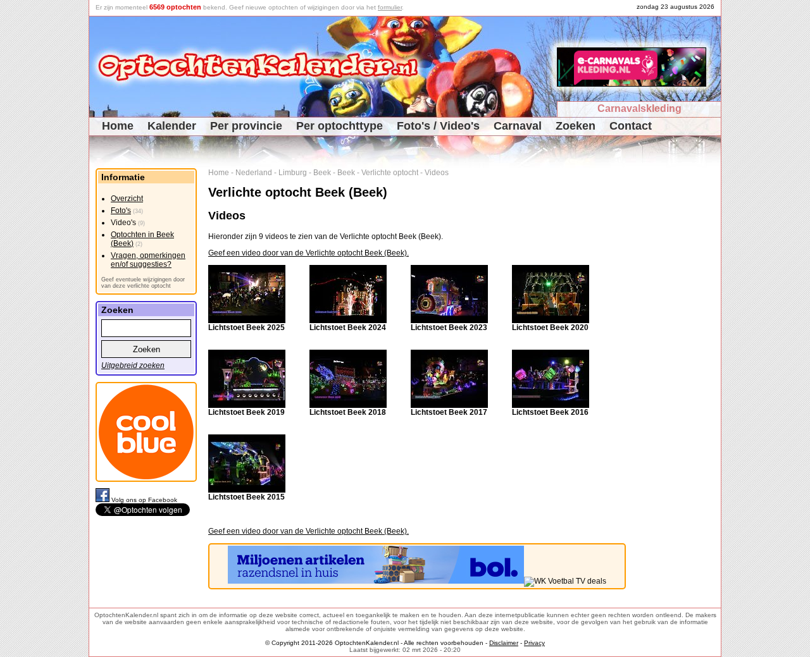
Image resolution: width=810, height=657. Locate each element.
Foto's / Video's (438, 126)
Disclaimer (503, 642)
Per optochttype (339, 126)
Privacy (534, 642)
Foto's (121, 210)
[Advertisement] (678, 358)
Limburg (292, 172)
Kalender (171, 126)
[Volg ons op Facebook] (103, 499)
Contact (630, 126)
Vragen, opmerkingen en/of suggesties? (148, 260)
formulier (390, 7)
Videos (437, 172)
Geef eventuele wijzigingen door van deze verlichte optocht (143, 282)
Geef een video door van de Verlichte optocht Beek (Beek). (308, 253)
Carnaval (518, 126)
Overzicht (127, 198)
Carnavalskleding (639, 108)
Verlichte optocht (389, 172)
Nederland (253, 172)
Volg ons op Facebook (144, 499)
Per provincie (246, 126)
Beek (322, 172)
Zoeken (575, 126)
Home (118, 126)
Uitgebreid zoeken (133, 365)
